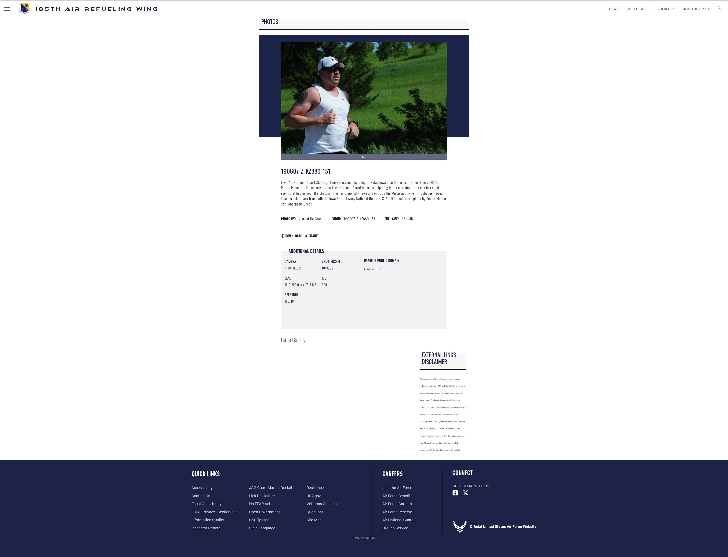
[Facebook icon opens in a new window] (455, 493)
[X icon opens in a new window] (465, 493)
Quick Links (205, 473)
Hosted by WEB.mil (364, 537)
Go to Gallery (293, 339)
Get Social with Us (470, 486)
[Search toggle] (719, 9)
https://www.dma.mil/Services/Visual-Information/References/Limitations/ (387, 306)
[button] (6, 9)
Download (292, 235)
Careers (392, 473)
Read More (372, 269)
